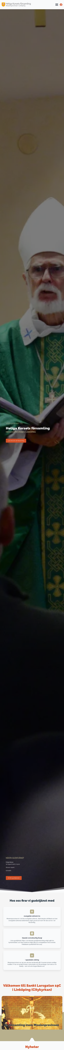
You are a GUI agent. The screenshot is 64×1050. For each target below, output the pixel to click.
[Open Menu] (56, 4)
